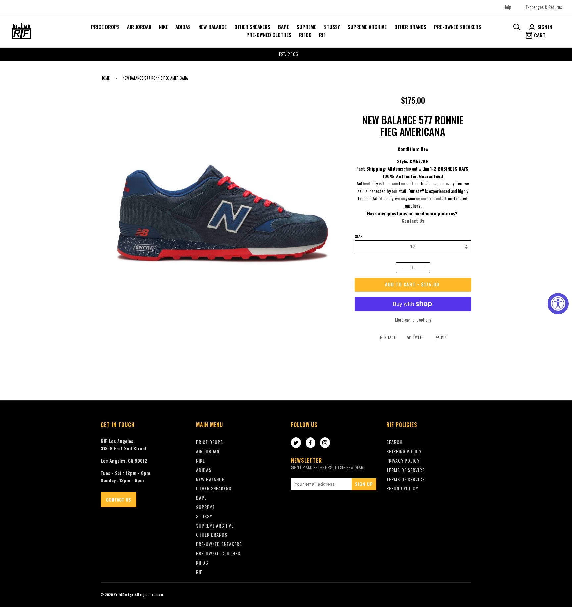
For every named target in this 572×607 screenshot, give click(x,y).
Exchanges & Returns (544, 6)
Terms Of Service (405, 469)
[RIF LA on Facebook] (310, 443)
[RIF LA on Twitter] (296, 443)
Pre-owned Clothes (268, 34)
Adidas (183, 26)
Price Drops (105, 26)
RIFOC (305, 34)
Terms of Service (405, 479)
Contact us (118, 499)
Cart (539, 35)
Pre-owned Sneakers (457, 26)
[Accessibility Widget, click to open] (558, 303)
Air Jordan (139, 26)
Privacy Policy (403, 460)
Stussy (332, 26)
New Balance (212, 26)
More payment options (413, 319)
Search (394, 441)
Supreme (306, 26)
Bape (283, 26)
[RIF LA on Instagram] (325, 443)
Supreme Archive (367, 26)
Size (358, 236)
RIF (322, 34)
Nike (163, 26)
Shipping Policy (404, 451)
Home (105, 78)
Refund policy (402, 488)
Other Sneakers (252, 26)
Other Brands (410, 26)
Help (507, 6)
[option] (286, 54)
